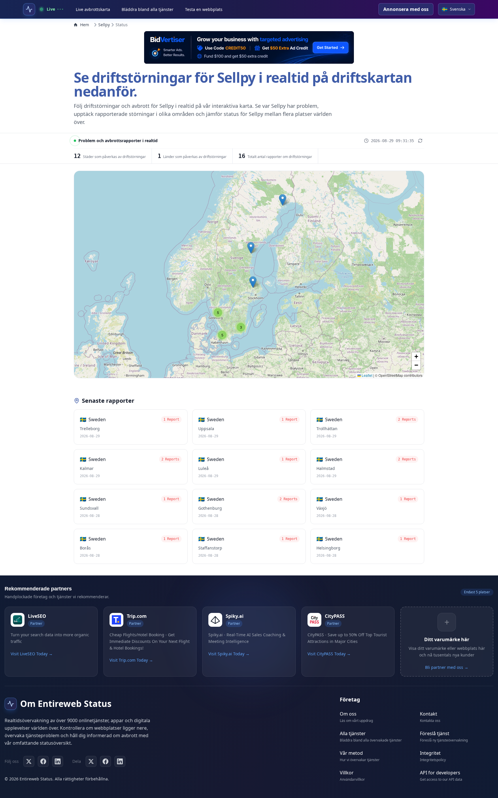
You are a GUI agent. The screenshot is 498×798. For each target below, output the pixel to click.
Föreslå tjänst (434, 733)
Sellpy (104, 24)
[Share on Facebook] (105, 761)
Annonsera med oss (406, 9)
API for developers (440, 772)
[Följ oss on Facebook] (43, 761)
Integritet (430, 753)
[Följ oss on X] (28, 761)
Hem (84, 24)
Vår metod (351, 753)
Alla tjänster (353, 733)
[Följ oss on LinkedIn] (57, 761)
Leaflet (366, 375)
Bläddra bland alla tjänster (147, 9)
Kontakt (428, 714)
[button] (282, 200)
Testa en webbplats (203, 9)
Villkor (347, 772)
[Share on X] (91, 761)
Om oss (348, 714)
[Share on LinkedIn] (119, 761)
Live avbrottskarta (93, 9)
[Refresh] (420, 141)
